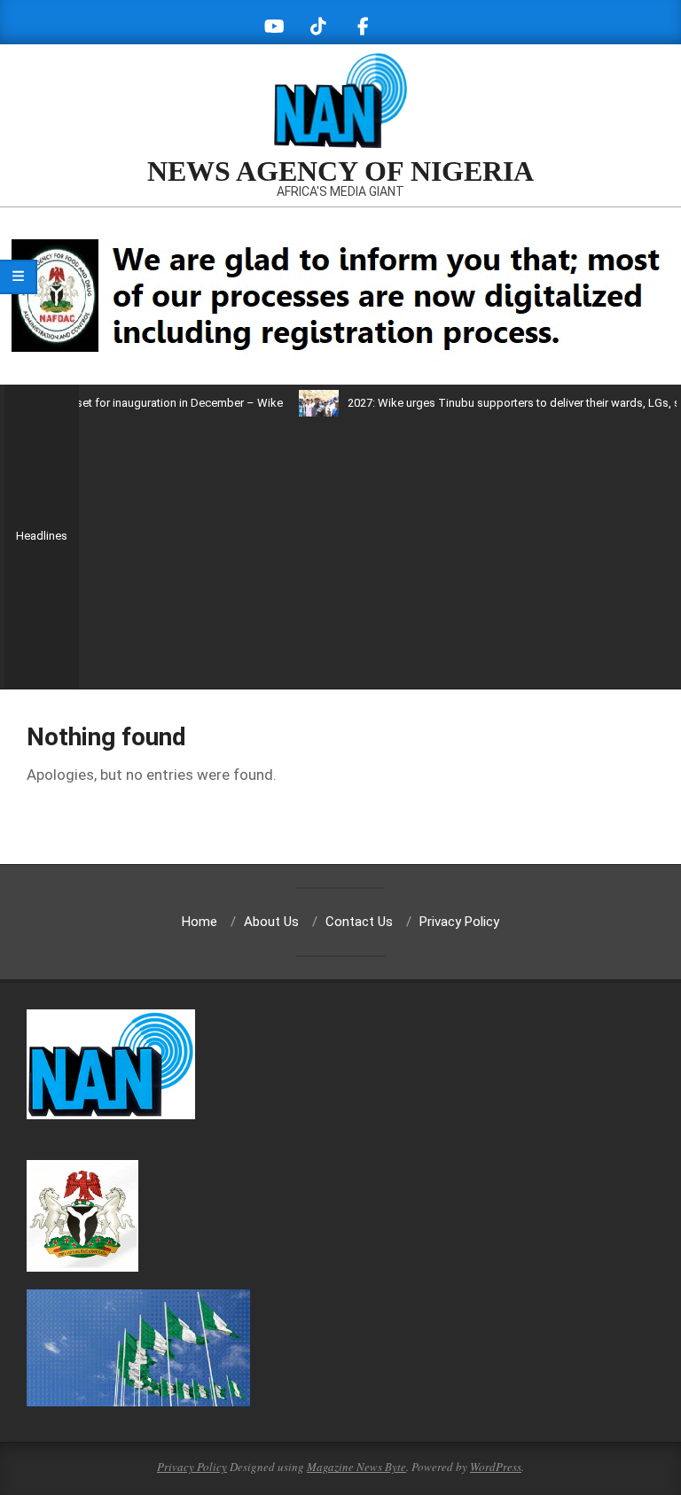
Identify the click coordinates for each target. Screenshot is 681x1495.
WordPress (495, 1467)
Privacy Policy (192, 1467)
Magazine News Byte (356, 1467)
